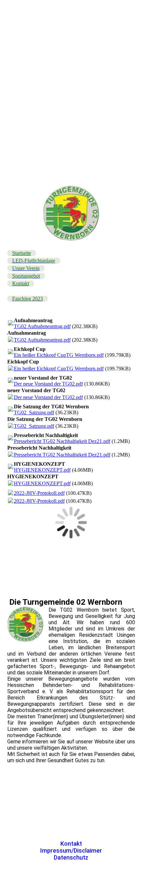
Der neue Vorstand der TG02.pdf (48, 384)
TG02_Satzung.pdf (34, 412)
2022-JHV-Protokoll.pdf (39, 493)
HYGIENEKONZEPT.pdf (42, 470)
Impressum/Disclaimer (71, 850)
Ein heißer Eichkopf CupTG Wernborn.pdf (59, 355)
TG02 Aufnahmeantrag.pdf (42, 326)
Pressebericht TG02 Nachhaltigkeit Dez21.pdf (62, 441)
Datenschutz (71, 857)
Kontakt (71, 843)
